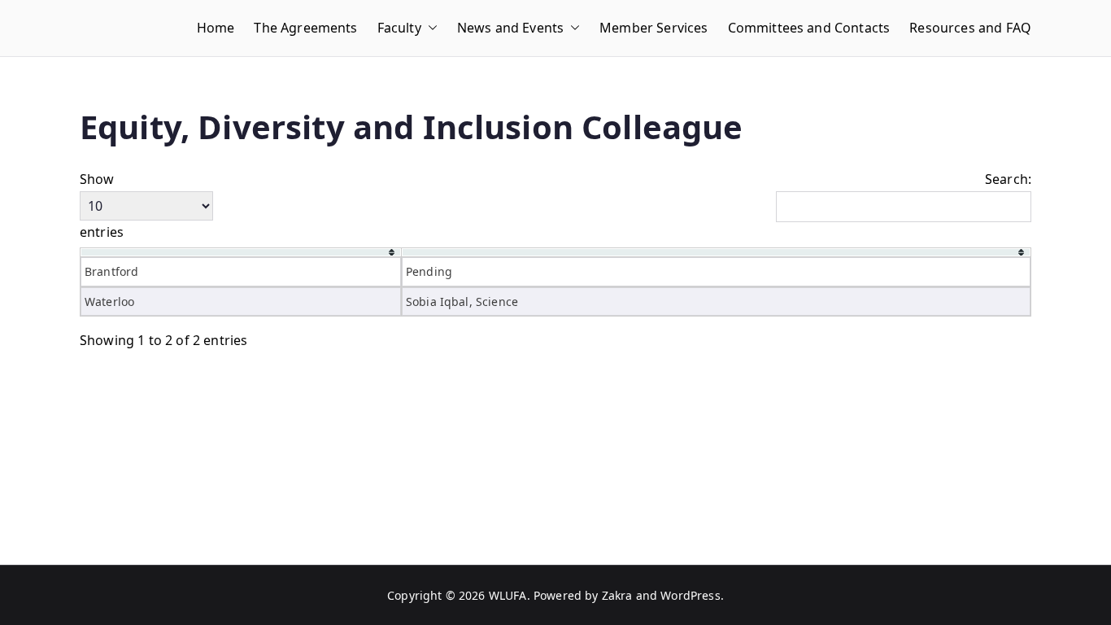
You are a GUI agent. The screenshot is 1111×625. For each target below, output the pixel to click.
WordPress (690, 595)
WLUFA (508, 595)
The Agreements (305, 28)
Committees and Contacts (809, 28)
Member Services (653, 28)
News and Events (510, 28)
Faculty (399, 28)
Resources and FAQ (970, 28)
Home (216, 28)
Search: (1008, 179)
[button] (429, 28)
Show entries (102, 205)
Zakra (617, 595)
